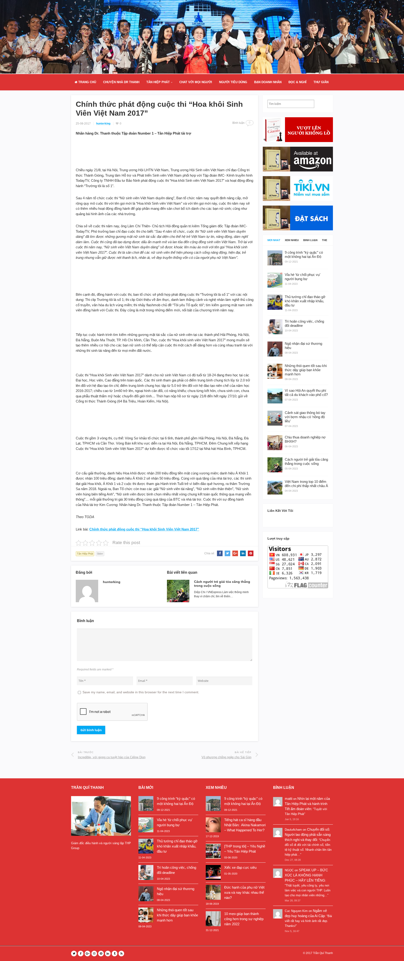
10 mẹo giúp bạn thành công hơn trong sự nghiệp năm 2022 (243, 919)
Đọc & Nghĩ (298, 82)
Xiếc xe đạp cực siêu (240, 867)
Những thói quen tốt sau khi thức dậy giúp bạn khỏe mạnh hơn (177, 915)
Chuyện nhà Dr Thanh (121, 82)
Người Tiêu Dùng (233, 82)
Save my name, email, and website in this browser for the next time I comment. (141, 692)
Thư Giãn (321, 82)
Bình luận (310, 240)
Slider (100, 553)
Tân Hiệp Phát (158, 82)
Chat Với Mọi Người (195, 82)
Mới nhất (273, 240)
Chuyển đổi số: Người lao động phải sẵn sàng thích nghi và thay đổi (308, 834)
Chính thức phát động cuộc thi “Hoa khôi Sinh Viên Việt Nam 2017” (144, 529)
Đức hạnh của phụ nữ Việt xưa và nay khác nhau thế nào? (244, 892)
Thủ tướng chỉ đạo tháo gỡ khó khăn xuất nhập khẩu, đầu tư (177, 846)
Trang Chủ (86, 82)
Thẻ (324, 240)
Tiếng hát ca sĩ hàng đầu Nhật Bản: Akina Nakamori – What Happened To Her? (245, 825)
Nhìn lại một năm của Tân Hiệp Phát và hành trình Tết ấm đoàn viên (307, 804)
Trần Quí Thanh (323, 953)
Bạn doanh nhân (267, 82)
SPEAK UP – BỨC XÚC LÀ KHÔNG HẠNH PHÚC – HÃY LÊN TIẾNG (306, 875)
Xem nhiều (292, 240)
